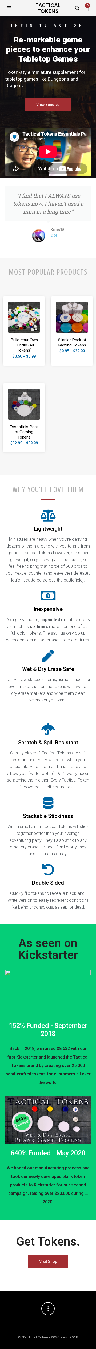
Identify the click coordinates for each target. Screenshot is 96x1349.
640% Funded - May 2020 (48, 1153)
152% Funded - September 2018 (48, 1030)
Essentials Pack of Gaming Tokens (24, 431)
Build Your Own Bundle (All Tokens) (24, 344)
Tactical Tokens (48, 8)
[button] (10, 8)
